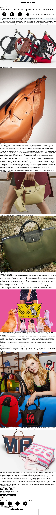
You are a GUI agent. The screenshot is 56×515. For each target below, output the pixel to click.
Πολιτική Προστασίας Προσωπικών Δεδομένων (17, 500)
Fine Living (2, 7)
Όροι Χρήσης (3, 500)
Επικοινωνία (37, 500)
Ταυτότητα (31, 500)
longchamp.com (11, 487)
